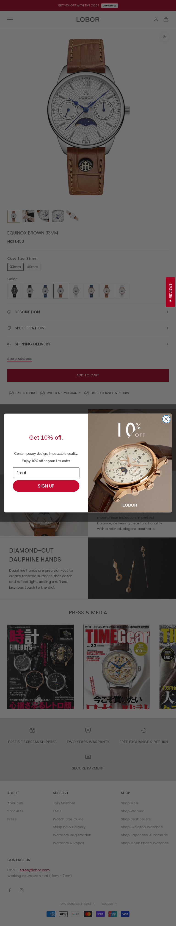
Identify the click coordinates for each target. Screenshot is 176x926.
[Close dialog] (166, 419)
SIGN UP (46, 486)
